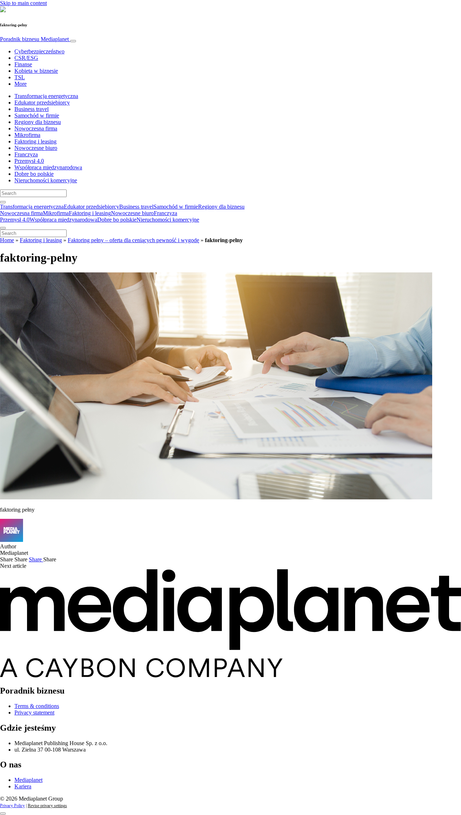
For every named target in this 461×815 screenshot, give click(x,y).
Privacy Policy (12, 805)
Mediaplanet (28, 780)
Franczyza (26, 154)
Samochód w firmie (36, 115)
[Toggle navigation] (73, 41)
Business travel (31, 109)
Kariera (22, 786)
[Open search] (3, 202)
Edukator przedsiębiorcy (42, 102)
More (20, 84)
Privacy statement (34, 712)
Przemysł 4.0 (29, 161)
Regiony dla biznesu (37, 122)
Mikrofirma (27, 135)
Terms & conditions (36, 706)
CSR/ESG (26, 58)
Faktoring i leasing (35, 141)
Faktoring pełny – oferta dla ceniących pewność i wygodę (133, 240)
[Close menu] (3, 228)
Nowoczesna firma (35, 128)
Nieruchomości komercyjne (45, 180)
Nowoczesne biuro (35, 148)
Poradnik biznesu (34, 39)
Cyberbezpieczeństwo (39, 51)
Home (7, 240)
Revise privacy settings (47, 805)
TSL (19, 77)
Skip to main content (23, 3)
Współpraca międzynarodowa (48, 167)
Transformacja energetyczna (46, 96)
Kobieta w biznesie (36, 71)
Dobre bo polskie (34, 174)
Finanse (23, 64)
